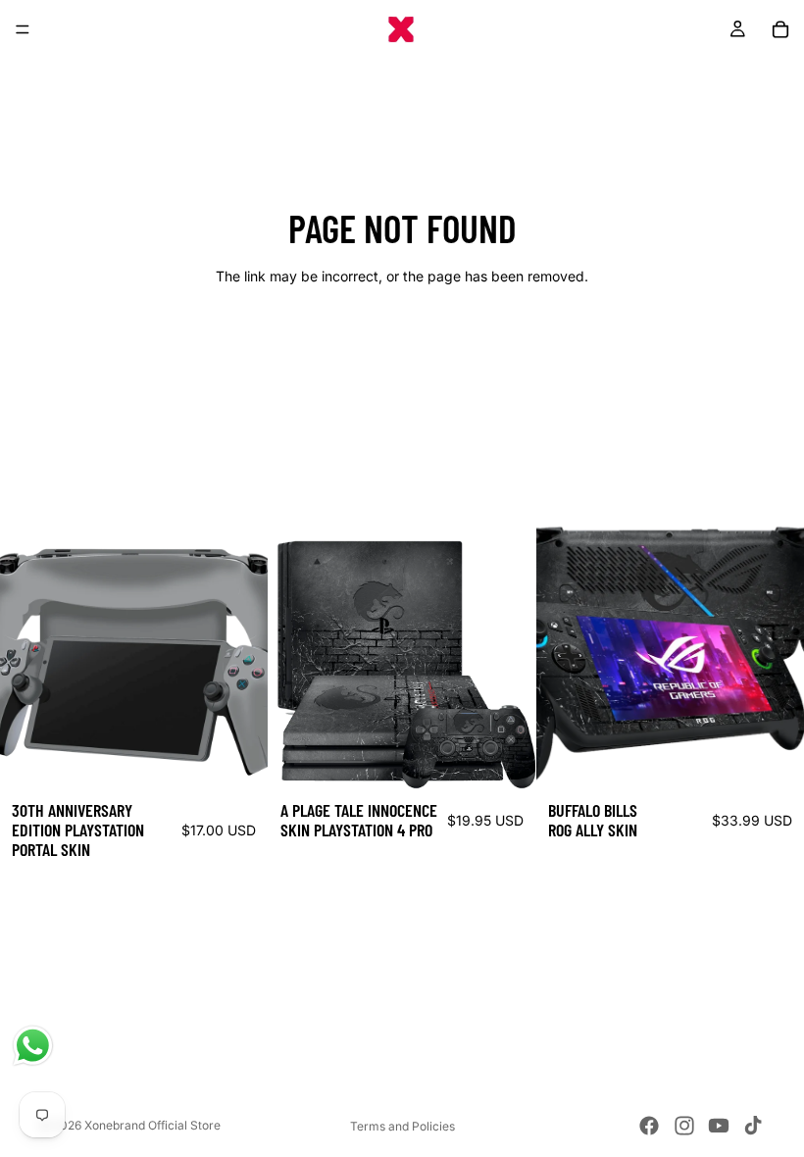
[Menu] (22, 29)
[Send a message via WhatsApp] (33, 1046)
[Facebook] (649, 1125)
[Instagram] (684, 1125)
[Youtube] (718, 1125)
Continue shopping (402, 346)
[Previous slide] (29, 656)
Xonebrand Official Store (152, 1125)
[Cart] (780, 29)
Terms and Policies (402, 1126)
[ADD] (237, 759)
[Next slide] (238, 656)
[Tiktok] (753, 1125)
